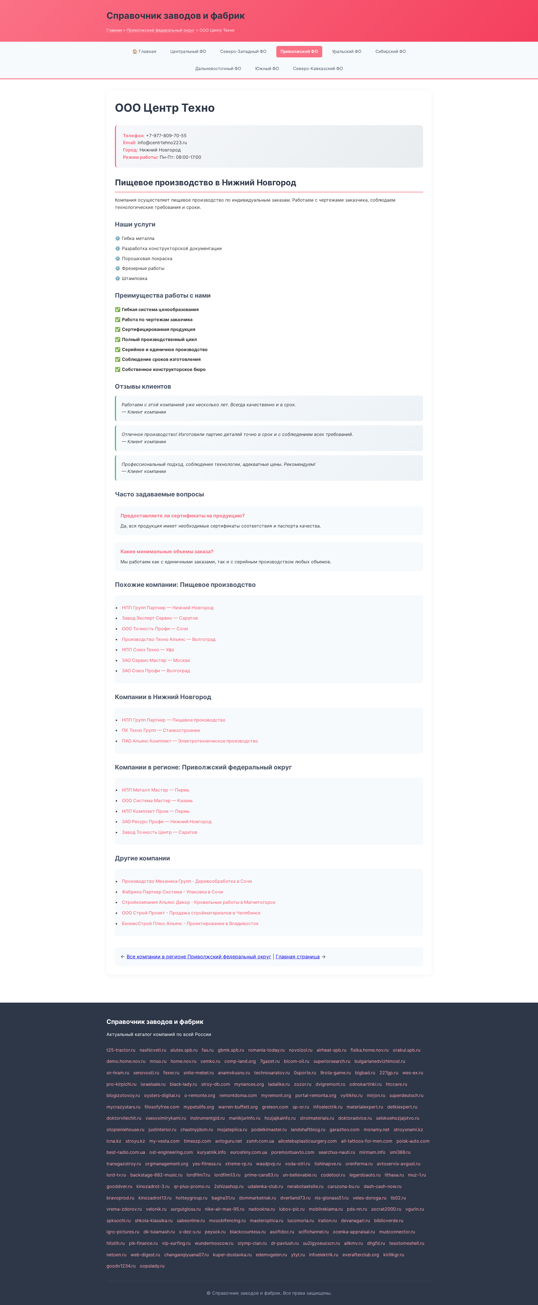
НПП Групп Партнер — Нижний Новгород (168, 607)
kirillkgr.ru (393, 1254)
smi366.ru (400, 1152)
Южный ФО (267, 68)
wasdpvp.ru (268, 1163)
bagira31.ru (223, 1198)
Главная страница (298, 957)
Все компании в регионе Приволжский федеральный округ (199, 957)
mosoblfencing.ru (227, 1220)
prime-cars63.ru (262, 1175)
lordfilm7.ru (198, 1175)
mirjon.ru (376, 1095)
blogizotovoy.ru (123, 1095)
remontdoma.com (238, 1095)
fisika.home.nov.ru (370, 1050)
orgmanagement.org (166, 1163)
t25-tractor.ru (120, 1050)
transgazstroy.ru (123, 1163)
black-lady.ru (183, 1084)
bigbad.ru (365, 1072)
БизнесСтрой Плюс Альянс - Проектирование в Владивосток (190, 923)
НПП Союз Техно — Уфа (148, 649)
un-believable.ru (300, 1175)
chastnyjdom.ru (196, 1129)
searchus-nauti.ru (337, 1152)
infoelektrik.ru (323, 1254)
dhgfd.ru (376, 1243)
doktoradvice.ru (355, 1118)
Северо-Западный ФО (243, 51)
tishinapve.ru (327, 1163)
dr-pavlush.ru (285, 1243)
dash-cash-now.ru (383, 1186)
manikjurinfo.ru (244, 1118)
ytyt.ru (298, 1254)
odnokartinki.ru (365, 1084)
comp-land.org (240, 1061)
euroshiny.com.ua (248, 1152)
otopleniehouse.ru (125, 1129)
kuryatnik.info (211, 1152)
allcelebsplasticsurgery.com (307, 1141)
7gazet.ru (270, 1061)
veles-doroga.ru (369, 1198)
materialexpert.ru (365, 1107)
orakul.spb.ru (406, 1050)
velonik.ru (156, 1209)
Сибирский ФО (390, 51)
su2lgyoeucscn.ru (321, 1243)
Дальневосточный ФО (218, 68)
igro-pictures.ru (122, 1231)
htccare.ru (396, 1084)
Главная (114, 30)
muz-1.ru (417, 1175)
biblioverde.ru (388, 1220)
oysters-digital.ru (162, 1095)
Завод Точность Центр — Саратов (159, 832)
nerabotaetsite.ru (305, 1186)
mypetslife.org (199, 1107)
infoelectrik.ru (327, 1107)
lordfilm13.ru (227, 1175)
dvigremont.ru (330, 1084)
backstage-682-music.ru (156, 1175)
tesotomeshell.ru (406, 1243)
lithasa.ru (394, 1175)
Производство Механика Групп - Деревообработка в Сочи (187, 881)
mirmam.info (372, 1152)
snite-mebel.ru (199, 1072)
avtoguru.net (228, 1141)
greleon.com (275, 1107)
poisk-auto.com (413, 1141)
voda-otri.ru (297, 1163)
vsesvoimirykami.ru (165, 1118)
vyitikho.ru (351, 1095)
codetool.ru (333, 1175)
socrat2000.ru (386, 1209)
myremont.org (276, 1095)
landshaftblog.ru (308, 1129)
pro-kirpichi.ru (121, 1084)
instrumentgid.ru (207, 1118)
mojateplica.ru (232, 1129)
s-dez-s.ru (190, 1231)
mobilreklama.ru (326, 1209)
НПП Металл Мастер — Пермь (155, 790)
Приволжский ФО (299, 51)
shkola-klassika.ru (154, 1220)
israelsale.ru (153, 1084)
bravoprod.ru (120, 1198)
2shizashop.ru (229, 1186)
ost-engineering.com (171, 1152)
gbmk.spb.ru (231, 1050)
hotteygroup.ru (191, 1198)
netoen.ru (116, 1254)
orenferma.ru (359, 1163)
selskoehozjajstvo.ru (397, 1118)
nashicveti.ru (153, 1050)
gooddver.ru (119, 1186)
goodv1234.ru (121, 1266)
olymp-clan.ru (252, 1243)
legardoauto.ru (365, 1175)
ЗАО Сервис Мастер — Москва (156, 660)
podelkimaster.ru (269, 1129)
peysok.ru (215, 1231)
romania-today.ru (266, 1050)
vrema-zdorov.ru (124, 1209)
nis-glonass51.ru (332, 1198)
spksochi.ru (118, 1220)
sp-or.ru (301, 1107)
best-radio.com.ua (125, 1152)
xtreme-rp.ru (238, 1163)
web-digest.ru (145, 1254)
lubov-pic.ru (292, 1209)
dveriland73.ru (295, 1198)
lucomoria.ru (300, 1220)
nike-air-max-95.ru (224, 1209)
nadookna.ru (262, 1209)
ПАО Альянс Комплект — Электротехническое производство (190, 741)
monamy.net (376, 1129)
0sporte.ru (305, 1072)
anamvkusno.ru (234, 1072)
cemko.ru (210, 1061)
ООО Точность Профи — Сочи (155, 628)
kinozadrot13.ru (154, 1198)
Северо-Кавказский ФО (318, 68)
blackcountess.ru (248, 1231)
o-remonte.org (199, 1095)
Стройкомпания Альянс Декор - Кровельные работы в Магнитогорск (198, 902)
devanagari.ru (355, 1220)
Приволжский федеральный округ (161, 30)
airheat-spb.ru (331, 1050)
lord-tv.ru (116, 1175)
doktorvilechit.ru (123, 1118)
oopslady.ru (152, 1266)
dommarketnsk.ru (257, 1198)
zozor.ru (302, 1084)
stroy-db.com (215, 1084)
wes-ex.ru (412, 1072)
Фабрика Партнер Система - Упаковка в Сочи (172, 892)
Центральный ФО (188, 51)
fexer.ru (171, 1072)
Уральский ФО (346, 51)
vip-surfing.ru (176, 1243)
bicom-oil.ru (296, 1061)
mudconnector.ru (397, 1231)
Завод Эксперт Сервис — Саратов (160, 618)
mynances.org (249, 1084)
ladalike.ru (279, 1084)
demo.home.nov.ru (125, 1061)
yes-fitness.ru (207, 1163)
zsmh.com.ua (260, 1141)
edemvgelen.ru (271, 1254)
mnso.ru (158, 1061)
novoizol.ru (300, 1050)
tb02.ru (398, 1198)
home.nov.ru (183, 1061)
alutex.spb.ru (184, 1050)
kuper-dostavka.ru (232, 1254)
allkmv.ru (353, 1243)
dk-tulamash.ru (159, 1231)
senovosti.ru (146, 1072)
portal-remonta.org (315, 1095)
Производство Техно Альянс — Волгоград (168, 639)
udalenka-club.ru (265, 1186)
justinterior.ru (162, 1129)
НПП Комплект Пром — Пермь (156, 811)
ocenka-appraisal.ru (354, 1231)
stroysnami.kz (408, 1129)
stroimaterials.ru (317, 1118)
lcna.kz (113, 1141)
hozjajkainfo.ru (280, 1118)
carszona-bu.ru (344, 1186)
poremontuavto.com (292, 1152)
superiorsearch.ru (332, 1061)
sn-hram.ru (117, 1072)
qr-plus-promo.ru (192, 1186)
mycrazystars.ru (123, 1107)
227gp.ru (388, 1072)
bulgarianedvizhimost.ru (379, 1061)
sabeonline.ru (191, 1220)
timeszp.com (197, 1141)
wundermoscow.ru (214, 1243)
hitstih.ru (115, 1243)
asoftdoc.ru (282, 1231)
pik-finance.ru (143, 1243)
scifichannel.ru (313, 1231)
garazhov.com (345, 1129)
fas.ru (208, 1050)
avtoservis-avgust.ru (398, 1163)
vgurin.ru (414, 1209)
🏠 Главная (144, 51)
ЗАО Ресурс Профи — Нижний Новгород (167, 821)
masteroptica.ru (266, 1220)
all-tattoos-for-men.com (366, 1141)
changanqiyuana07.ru (186, 1254)
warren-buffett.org (238, 1107)
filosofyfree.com (162, 1107)
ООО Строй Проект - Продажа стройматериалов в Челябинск (191, 913)
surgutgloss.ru (186, 1209)
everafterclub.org (360, 1254)
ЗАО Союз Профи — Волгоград (156, 670)
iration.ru (327, 1220)
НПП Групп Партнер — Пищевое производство (174, 720)
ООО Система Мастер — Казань (157, 800)
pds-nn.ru (357, 1209)
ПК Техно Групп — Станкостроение (161, 730)
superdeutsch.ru (406, 1095)
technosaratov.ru (272, 1072)
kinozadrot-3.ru (153, 1186)
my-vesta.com (164, 1141)
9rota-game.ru (335, 1072)
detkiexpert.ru (402, 1107)
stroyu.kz (135, 1141)
